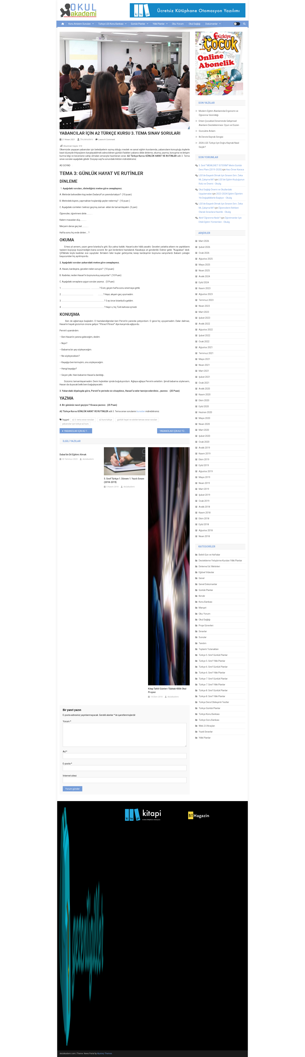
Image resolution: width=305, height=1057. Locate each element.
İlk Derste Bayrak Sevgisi (211, 137)
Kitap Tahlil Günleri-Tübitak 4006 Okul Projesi (167, 690)
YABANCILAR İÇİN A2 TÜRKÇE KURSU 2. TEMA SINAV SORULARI (78, 431)
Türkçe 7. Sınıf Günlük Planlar (213, 678)
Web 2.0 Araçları (207, 726)
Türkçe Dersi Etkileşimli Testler (214, 702)
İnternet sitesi (70, 775)
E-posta (67, 763)
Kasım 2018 (204, 512)
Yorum (67, 721)
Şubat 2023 (204, 318)
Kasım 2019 (204, 453)
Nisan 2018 (204, 536)
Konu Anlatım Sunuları (79, 24)
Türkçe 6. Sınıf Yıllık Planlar (212, 672)
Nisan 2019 (204, 483)
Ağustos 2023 (206, 294)
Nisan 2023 (204, 306)
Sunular (203, 637)
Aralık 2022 (204, 323)
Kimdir (202, 596)
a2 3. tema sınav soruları (83, 419)
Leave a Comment (106, 139)
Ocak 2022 (204, 341)
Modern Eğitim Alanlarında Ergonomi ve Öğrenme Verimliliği (218, 113)
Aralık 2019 (204, 447)
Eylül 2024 (204, 282)
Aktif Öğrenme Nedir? (209, 218)
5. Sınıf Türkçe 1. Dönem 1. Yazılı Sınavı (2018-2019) (124, 480)
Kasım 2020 (204, 394)
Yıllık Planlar (159, 24)
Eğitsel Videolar (206, 572)
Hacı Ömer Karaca (235, 169)
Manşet (202, 607)
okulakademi (86, 139)
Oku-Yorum (178, 24)
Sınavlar (203, 631)
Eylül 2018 (204, 524)
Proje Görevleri (206, 625)
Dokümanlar (211, 24)
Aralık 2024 (204, 276)
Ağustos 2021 (206, 347)
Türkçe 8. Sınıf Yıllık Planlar (212, 696)
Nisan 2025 (204, 270)
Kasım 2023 (204, 288)
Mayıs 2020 (204, 418)
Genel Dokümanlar (208, 584)
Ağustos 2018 (206, 530)
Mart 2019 (204, 489)
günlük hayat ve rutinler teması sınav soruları (137, 419)
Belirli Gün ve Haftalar (209, 554)
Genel (201, 578)
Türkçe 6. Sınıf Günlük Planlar (213, 667)
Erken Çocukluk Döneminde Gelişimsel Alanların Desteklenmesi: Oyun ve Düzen (219, 123)
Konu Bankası (205, 602)
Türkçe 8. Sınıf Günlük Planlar (213, 690)
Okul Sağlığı (194, 24)
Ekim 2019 (204, 459)
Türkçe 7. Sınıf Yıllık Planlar (212, 684)
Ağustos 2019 (206, 471)
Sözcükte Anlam (207, 131)
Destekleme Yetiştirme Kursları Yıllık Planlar (220, 560)
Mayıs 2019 (204, 477)
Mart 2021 (204, 371)
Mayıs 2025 (204, 264)
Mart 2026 (204, 241)
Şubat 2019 (204, 495)
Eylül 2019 (204, 465)
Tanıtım (202, 643)
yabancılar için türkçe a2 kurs (75, 424)
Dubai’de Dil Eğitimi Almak (73, 454)
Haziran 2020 (205, 412)
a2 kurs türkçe (105, 419)
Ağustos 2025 (206, 259)
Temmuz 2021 (206, 353)
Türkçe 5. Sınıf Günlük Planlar (213, 655)
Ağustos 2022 (206, 329)
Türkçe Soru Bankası (209, 720)
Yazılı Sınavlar (206, 731)
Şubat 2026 (204, 247)
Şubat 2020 (204, 436)
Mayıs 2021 (204, 359)
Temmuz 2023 (206, 300)
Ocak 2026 (204, 253)
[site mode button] (237, 23)
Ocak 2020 (204, 442)
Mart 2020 (204, 430)
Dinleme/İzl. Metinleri (209, 566)
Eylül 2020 (204, 406)
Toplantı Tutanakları (209, 649)
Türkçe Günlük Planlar (209, 708)
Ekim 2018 (204, 518)
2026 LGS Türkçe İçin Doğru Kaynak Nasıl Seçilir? (219, 145)
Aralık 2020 (204, 388)
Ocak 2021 (204, 382)
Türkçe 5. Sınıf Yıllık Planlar (212, 661)
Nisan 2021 (204, 365)
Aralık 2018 (204, 506)
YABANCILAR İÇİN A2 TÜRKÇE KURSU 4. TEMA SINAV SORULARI (175, 431)
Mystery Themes (104, 1053)
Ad (65, 751)
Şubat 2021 (204, 377)
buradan (141, 411)
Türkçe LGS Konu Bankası (110, 24)
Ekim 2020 (204, 400)
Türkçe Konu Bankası (209, 714)
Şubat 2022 (204, 335)
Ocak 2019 (204, 501)
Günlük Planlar (138, 24)
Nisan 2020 (204, 424)
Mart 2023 (204, 312)
